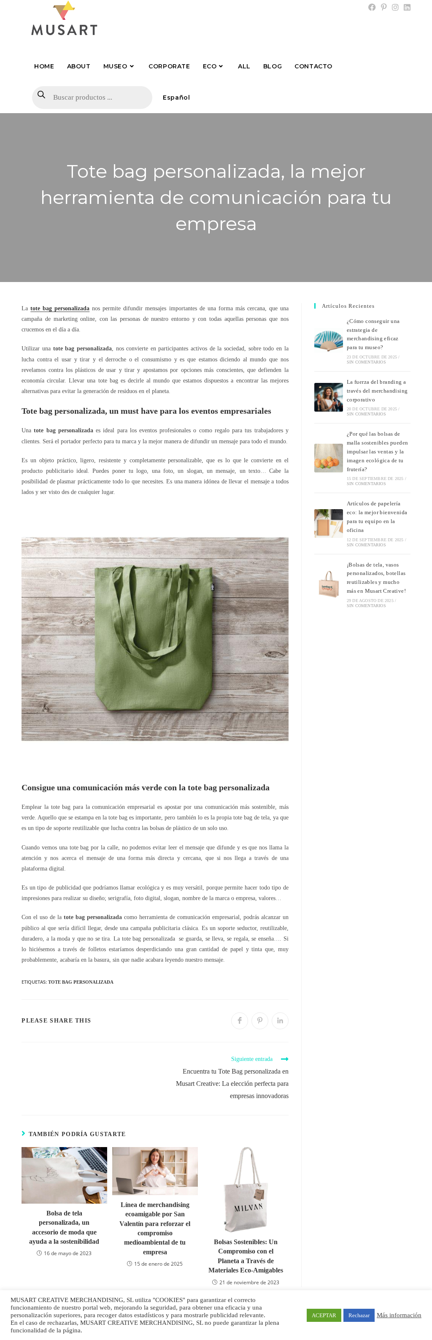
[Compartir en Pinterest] (259, 1020)
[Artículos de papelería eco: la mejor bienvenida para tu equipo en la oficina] (328, 523)
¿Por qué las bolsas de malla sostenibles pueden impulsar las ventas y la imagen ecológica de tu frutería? (377, 451)
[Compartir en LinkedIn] (280, 1020)
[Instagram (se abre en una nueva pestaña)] (395, 7)
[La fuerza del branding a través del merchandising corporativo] (328, 397)
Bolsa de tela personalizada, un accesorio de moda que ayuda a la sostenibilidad (64, 1227)
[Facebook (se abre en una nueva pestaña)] (372, 7)
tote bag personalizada (80, 982)
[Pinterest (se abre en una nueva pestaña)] (383, 7)
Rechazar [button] (359, 1315)
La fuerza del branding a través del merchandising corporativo (377, 391)
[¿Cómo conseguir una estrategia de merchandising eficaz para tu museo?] (328, 340)
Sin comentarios (366, 362)
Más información (399, 1315)
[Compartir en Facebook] (239, 1020)
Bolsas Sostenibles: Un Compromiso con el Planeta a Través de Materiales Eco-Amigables (245, 1256)
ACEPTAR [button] (324, 1315)
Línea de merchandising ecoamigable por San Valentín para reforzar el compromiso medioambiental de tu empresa (154, 1228)
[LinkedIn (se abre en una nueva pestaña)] (405, 7)
